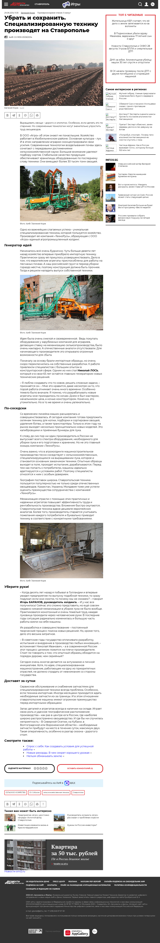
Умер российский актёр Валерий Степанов (134, 165)
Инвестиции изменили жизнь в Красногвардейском (33, 826)
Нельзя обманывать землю (44, 756)
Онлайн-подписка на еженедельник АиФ (124, 882)
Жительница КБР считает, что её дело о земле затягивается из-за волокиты (131, 24)
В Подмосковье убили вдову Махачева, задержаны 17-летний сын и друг (131, 36)
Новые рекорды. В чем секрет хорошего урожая (58, 752)
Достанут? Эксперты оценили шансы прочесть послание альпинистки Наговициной (137, 116)
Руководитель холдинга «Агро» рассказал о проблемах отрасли (83, 816)
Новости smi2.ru (14, 871)
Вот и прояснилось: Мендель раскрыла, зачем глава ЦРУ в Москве (136, 186)
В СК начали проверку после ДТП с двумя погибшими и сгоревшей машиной (130, 74)
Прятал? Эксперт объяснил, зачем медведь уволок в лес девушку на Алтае (135, 127)
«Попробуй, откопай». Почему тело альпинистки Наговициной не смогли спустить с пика (136, 137)
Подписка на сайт (35, 885)
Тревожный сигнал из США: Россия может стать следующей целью (135, 196)
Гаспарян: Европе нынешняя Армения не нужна (132, 175)
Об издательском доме (37, 882)
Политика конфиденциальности (130, 885)
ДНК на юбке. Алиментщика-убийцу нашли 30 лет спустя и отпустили (131, 61)
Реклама (72, 882)
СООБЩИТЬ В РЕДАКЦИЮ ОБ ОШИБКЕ (43, 889)
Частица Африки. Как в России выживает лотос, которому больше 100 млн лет (136, 147)
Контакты (52, 885)
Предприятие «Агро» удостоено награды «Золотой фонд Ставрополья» (33, 817)
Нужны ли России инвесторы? (82, 825)
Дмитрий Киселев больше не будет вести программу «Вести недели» (135, 206)
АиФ (22, 108)
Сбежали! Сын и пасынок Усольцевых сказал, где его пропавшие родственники (137, 106)
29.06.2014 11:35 (11, 13)
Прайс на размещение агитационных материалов (85, 885)
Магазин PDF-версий (91, 882)
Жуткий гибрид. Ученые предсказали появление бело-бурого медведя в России (137, 96)
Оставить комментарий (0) (80, 768)
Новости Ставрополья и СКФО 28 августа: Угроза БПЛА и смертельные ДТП (130, 49)
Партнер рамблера (52, 931)
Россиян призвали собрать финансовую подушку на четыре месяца (134, 218)
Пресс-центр (59, 882)
